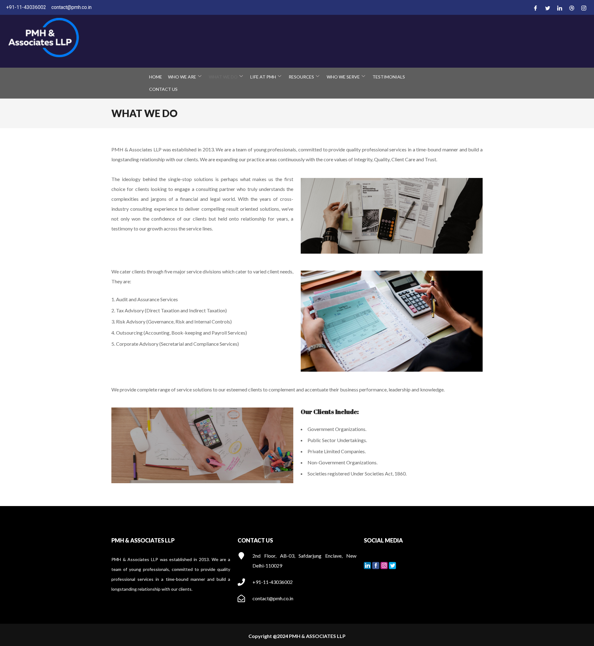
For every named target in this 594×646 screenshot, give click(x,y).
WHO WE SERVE (343, 76)
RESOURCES (301, 76)
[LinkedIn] (558, 7)
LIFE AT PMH (263, 76)
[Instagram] (583, 7)
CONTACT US (163, 89)
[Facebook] (534, 7)
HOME (155, 76)
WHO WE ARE (182, 76)
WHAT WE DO (223, 76)
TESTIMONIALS (388, 76)
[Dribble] (570, 7)
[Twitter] (546, 7)
